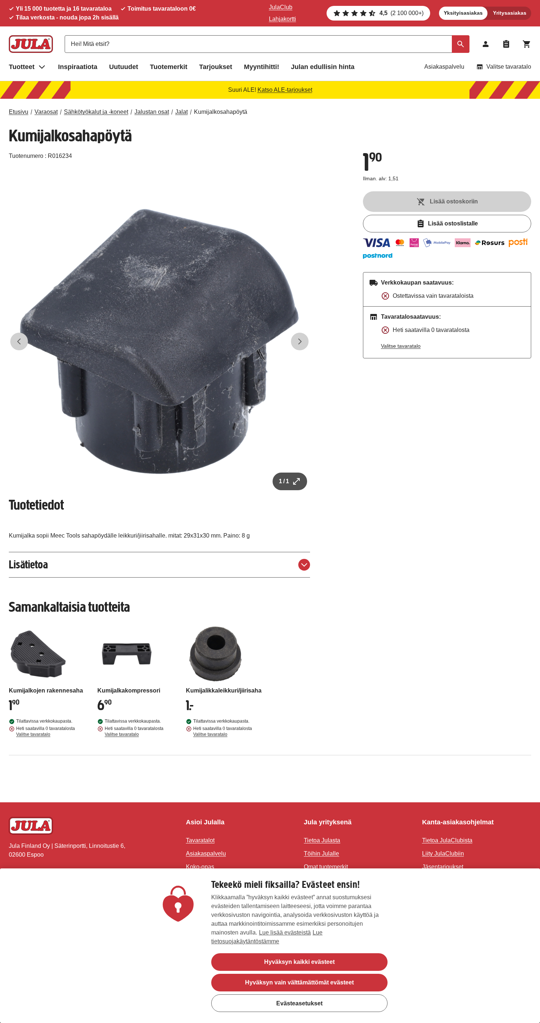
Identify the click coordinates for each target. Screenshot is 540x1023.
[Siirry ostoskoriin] (527, 44)
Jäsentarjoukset (442, 867)
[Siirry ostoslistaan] (506, 44)
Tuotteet (22, 67)
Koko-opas (200, 867)
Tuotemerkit (168, 67)
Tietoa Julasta (322, 840)
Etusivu (18, 112)
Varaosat (46, 112)
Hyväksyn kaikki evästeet (299, 962)
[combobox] (267, 44)
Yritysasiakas (509, 13)
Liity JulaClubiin (443, 853)
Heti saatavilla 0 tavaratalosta (45, 731)
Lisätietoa (28, 564)
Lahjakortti (282, 19)
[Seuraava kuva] (300, 341)
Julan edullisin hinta (322, 67)
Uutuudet (123, 67)
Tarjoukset (215, 67)
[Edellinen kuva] (19, 341)
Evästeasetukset (299, 1003)
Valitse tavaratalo (508, 67)
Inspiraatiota (77, 67)
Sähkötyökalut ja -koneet (96, 112)
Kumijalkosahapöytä (220, 112)
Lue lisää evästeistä (285, 932)
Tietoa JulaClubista (447, 840)
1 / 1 (284, 481)
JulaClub (280, 7)
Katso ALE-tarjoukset (285, 90)
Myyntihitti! (261, 67)
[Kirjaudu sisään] (485, 44)
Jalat (181, 112)
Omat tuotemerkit (326, 867)
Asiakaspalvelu (444, 67)
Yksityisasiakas (463, 13)
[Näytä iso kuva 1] (159, 341)
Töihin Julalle (321, 853)
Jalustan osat (151, 112)
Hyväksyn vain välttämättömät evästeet (299, 982)
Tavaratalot (200, 840)
